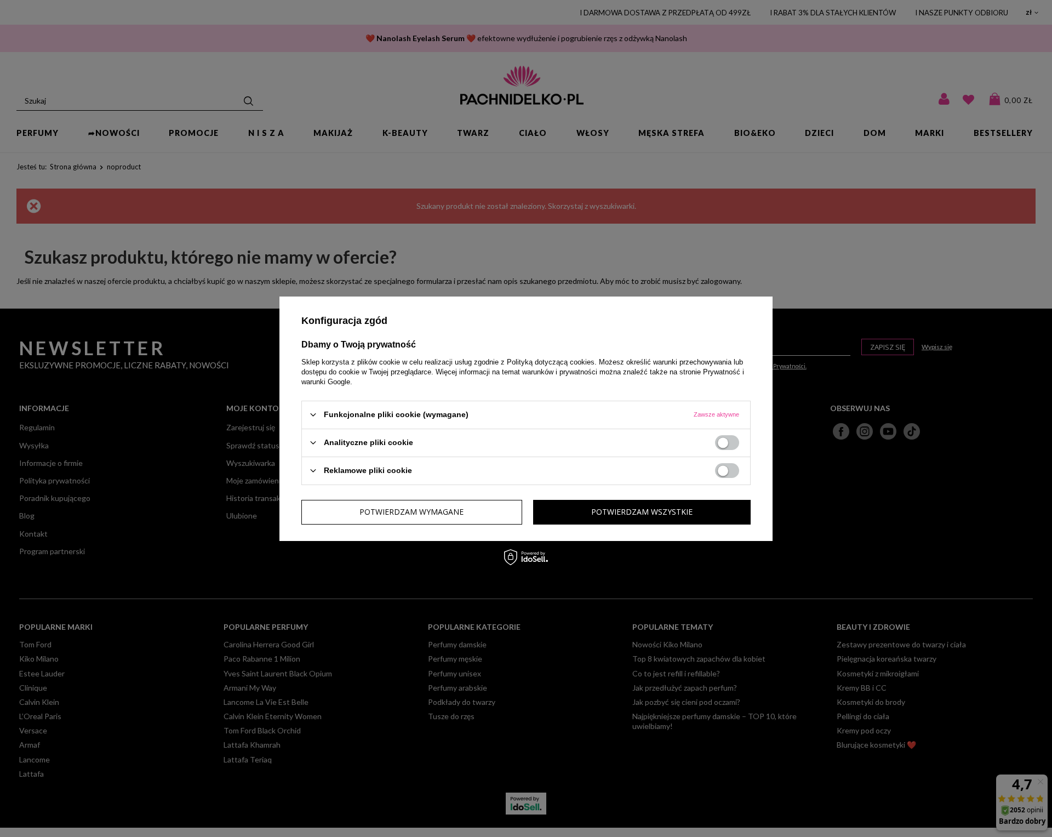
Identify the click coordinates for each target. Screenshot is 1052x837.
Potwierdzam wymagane (411, 511)
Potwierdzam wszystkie (642, 511)
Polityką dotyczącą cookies (550, 361)
